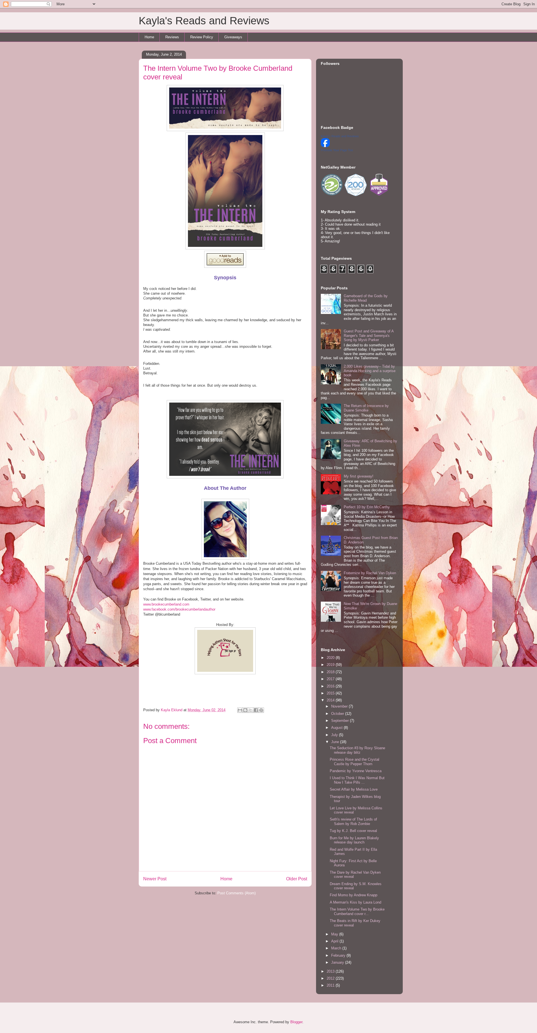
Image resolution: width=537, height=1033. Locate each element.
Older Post (296, 878)
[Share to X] (250, 710)
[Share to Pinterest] (261, 710)
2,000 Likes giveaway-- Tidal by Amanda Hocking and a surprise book (369, 370)
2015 (331, 693)
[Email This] (240, 710)
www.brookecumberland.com (166, 604)
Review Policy (201, 37)
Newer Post (154, 878)
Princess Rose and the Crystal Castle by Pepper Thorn (354, 761)
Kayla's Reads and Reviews (204, 21)
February (339, 955)
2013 (331, 971)
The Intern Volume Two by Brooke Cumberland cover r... (357, 911)
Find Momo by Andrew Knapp (353, 895)
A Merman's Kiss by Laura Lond (355, 902)
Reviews (172, 37)
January (338, 962)
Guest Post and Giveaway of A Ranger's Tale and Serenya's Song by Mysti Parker (369, 335)
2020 (331, 658)
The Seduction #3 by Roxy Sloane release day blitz (357, 750)
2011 (331, 985)
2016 (331, 686)
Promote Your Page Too (337, 150)
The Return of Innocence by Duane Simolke (366, 408)
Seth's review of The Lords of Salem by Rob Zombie (353, 821)
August (337, 727)
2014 (331, 700)
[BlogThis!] (245, 710)
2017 (331, 679)
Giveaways (233, 37)
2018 (331, 672)
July (335, 735)
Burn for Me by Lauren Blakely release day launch (354, 840)
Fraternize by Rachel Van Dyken (370, 573)
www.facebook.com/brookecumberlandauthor (179, 609)
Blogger (296, 1022)
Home (149, 37)
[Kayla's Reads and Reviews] (325, 146)
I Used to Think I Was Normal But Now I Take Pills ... (357, 780)
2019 (331, 665)
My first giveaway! (358, 476)
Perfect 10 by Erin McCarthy (367, 507)
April (335, 941)
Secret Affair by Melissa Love (354, 789)
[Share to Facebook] (256, 710)
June (335, 742)
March (336, 948)
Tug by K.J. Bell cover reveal (353, 831)
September (340, 720)
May (335, 934)
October (338, 713)
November (340, 706)
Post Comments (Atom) (236, 893)
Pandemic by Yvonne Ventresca (355, 771)
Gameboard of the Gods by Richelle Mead (366, 298)
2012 (331, 978)
